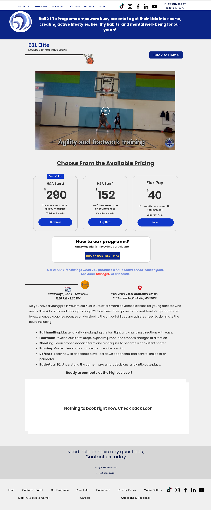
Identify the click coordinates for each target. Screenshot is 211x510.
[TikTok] (122, 6)
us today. (116, 457)
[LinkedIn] (146, 6)
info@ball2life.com (106, 467)
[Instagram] (130, 6)
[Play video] (105, 111)
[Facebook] (138, 6)
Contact (95, 457)
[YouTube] (154, 6)
